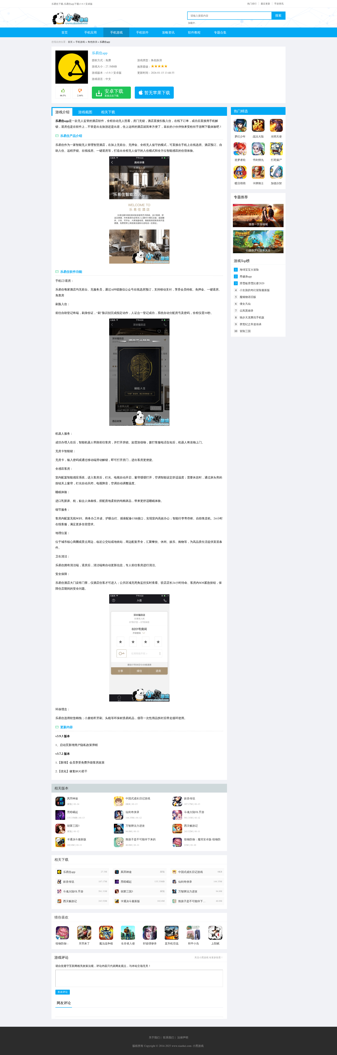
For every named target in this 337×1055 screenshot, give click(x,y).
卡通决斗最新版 (130, 901)
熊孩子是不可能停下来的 (193, 901)
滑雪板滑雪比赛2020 (252, 283)
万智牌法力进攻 (187, 891)
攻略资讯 (168, 32)
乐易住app (69, 872)
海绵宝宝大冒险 (249, 269)
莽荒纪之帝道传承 (251, 324)
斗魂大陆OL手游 (73, 891)
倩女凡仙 (245, 304)
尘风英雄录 (246, 310)
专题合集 (220, 32)
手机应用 (90, 32)
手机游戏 (116, 32)
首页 (64, 32)
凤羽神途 (126, 872)
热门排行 (252, 3)
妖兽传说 (68, 881)
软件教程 (194, 32)
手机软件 (142, 32)
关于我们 (154, 1037)
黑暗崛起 (126, 881)
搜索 (278, 15)
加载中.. (192, 22)
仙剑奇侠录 (185, 881)
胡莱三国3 (127, 891)
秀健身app (246, 276)
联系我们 (168, 1037)
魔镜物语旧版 (248, 297)
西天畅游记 (70, 901)
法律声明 (182, 1037)
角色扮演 (92, 41)
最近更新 (265, 3)
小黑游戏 (198, 1046)
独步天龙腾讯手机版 (252, 317)
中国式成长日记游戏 (190, 872)
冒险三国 (245, 331)
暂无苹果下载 (157, 92)
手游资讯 (279, 3)
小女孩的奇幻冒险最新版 (255, 290)
